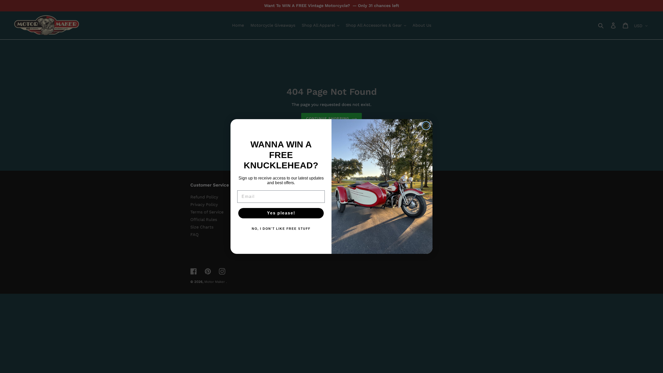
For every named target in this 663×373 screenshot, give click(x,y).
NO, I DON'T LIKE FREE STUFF (281, 229)
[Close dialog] (426, 126)
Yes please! (281, 213)
